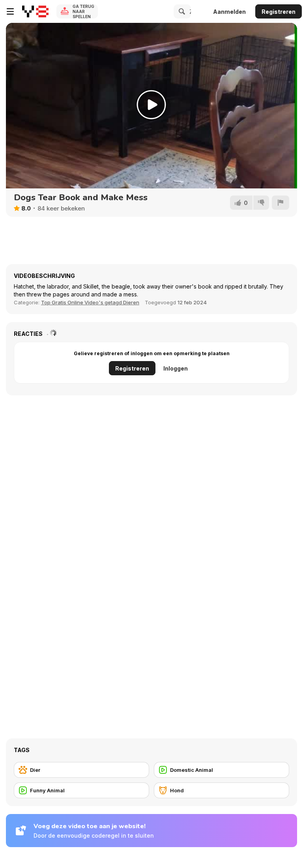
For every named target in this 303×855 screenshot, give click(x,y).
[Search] (181, 11)
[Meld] (280, 203)
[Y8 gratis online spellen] (35, 11)
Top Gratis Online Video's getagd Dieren (90, 302)
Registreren (279, 11)
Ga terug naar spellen (83, 11)
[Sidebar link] (10, 11)
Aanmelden (229, 11)
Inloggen (175, 368)
